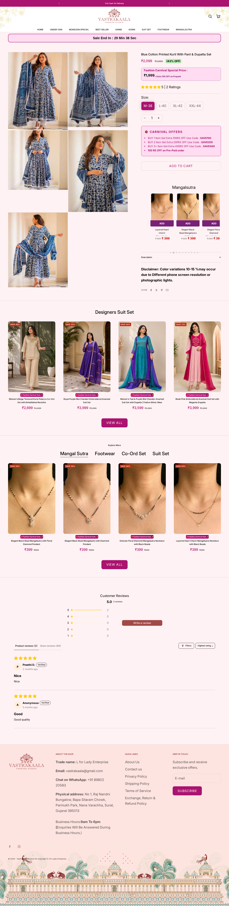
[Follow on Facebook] (10, 846)
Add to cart (181, 166)
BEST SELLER (102, 29)
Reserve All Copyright (37, 859)
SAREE (118, 29)
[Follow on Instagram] (19, 846)
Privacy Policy (136, 776)
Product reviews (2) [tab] (26, 645)
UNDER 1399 (56, 29)
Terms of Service (138, 791)
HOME (40, 29)
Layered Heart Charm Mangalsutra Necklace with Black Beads (162, 232)
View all (114, 423)
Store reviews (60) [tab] (50, 645)
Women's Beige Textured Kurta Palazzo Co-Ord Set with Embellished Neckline (31, 401)
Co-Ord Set (134, 453)
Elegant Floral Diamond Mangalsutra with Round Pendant (214, 232)
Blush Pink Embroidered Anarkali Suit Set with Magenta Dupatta (197, 401)
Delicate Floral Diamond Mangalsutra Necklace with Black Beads (142, 542)
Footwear (105, 453)
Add (161, 223)
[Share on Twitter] (156, 290)
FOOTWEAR (163, 29)
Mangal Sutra (74, 453)
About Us (132, 762)
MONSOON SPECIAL (79, 29)
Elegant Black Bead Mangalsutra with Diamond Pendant (87, 542)
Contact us (133, 769)
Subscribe (187, 791)
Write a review (142, 623)
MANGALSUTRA (184, 29)
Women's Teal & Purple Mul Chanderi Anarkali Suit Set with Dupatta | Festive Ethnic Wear (142, 401)
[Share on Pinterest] (162, 290)
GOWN (132, 29)
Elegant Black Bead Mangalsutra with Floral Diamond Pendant (188, 232)
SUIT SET (146, 29)
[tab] (170, 252)
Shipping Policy (137, 784)
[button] (151, 87)
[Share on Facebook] (151, 290)
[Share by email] (167, 290)
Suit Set (161, 453)
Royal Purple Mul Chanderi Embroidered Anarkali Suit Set (87, 401)
